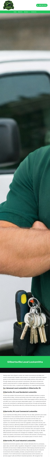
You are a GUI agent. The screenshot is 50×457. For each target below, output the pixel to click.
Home (15, 12)
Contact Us (33, 12)
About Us (20, 12)
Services (26, 12)
